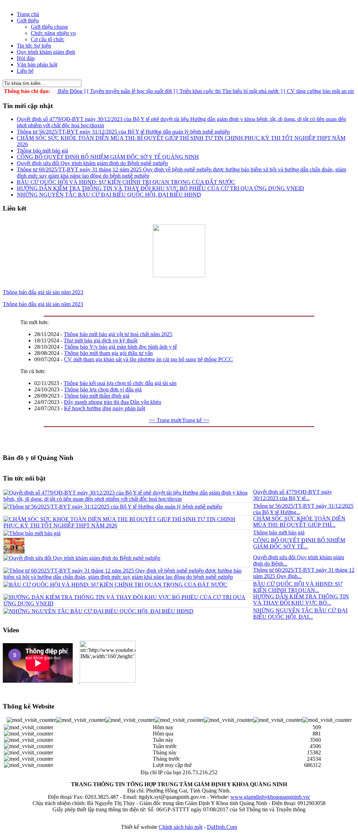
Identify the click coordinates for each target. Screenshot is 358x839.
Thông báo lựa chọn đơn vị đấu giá (103, 389)
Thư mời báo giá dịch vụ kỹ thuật (100, 340)
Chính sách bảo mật (180, 827)
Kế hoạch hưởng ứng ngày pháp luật (104, 408)
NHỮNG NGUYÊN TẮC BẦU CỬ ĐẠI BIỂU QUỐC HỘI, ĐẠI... (300, 613)
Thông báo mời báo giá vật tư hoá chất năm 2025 (118, 334)
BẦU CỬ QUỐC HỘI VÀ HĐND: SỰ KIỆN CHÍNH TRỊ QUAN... (297, 587)
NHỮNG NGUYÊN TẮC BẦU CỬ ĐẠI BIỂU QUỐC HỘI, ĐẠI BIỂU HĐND (109, 195)
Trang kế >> (195, 420)
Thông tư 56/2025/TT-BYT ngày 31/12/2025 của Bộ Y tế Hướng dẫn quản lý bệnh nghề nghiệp (123, 132)
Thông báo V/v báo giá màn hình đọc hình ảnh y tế (120, 347)
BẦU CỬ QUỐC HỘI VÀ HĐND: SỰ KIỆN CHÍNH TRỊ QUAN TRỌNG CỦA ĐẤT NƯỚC (126, 182)
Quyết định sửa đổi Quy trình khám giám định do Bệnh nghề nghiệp (92, 163)
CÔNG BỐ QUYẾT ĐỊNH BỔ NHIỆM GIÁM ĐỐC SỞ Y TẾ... (299, 543)
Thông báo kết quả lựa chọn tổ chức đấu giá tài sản (120, 383)
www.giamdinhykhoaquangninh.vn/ (270, 797)
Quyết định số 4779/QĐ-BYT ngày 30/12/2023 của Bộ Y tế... (292, 495)
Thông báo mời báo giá (42, 151)
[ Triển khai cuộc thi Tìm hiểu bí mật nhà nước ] (219, 91)
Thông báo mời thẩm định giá (96, 396)
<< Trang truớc (165, 420)
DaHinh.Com (222, 827)
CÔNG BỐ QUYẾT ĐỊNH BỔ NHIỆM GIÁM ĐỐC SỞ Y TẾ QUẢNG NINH (108, 157)
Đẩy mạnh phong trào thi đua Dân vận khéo (112, 402)
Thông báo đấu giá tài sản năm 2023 (43, 292)
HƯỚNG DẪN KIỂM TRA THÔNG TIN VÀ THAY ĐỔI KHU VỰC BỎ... (301, 599)
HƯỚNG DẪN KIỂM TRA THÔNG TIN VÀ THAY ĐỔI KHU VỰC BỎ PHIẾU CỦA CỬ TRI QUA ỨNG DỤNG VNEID (160, 188)
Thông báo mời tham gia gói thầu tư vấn (108, 353)
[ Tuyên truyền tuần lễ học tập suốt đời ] (121, 91)
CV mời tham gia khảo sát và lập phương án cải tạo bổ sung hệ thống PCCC (148, 359)
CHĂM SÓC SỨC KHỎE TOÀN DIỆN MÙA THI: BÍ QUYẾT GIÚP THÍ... (299, 522)
